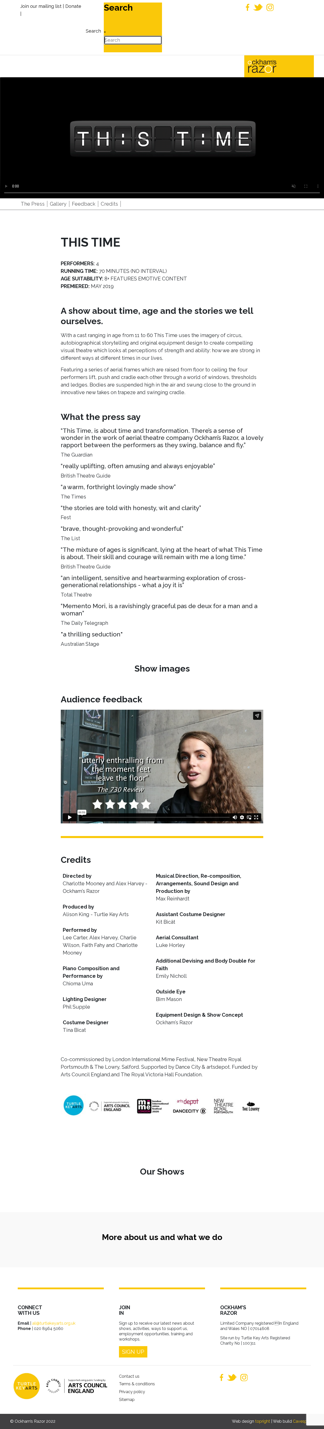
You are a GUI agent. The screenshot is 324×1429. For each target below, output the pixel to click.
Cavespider (303, 1421)
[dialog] (93, 27)
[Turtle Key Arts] (26, 1386)
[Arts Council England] (74, 1386)
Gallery (58, 204)
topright (262, 1421)
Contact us (129, 1376)
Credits (109, 204)
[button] (312, 1417)
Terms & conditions (137, 1384)
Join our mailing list (41, 6)
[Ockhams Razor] (272, 66)
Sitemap (127, 1399)
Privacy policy (132, 1391)
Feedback (83, 204)
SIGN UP (133, 1351)
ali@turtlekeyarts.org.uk (53, 1323)
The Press (33, 204)
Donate (73, 6)
